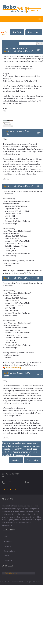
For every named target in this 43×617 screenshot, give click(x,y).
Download (8, 546)
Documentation (10, 551)
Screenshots (8, 541)
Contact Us (8, 560)
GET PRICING (34, 11)
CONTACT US (10, 489)
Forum (6, 556)
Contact (8, 482)
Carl (6, 131)
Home (6, 537)
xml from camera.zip (13, 367)
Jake (6, 51)
